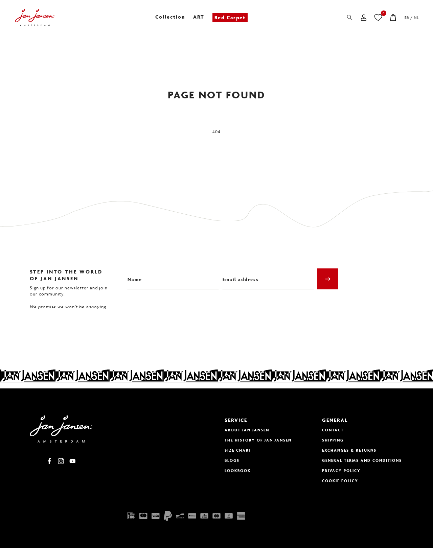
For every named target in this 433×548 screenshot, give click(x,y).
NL (416, 17)
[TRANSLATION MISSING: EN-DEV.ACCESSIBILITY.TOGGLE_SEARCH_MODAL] (350, 18)
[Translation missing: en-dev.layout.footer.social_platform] (49, 461)
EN (407, 17)
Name (133, 274)
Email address (238, 274)
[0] (378, 17)
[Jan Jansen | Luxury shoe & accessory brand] (35, 17)
